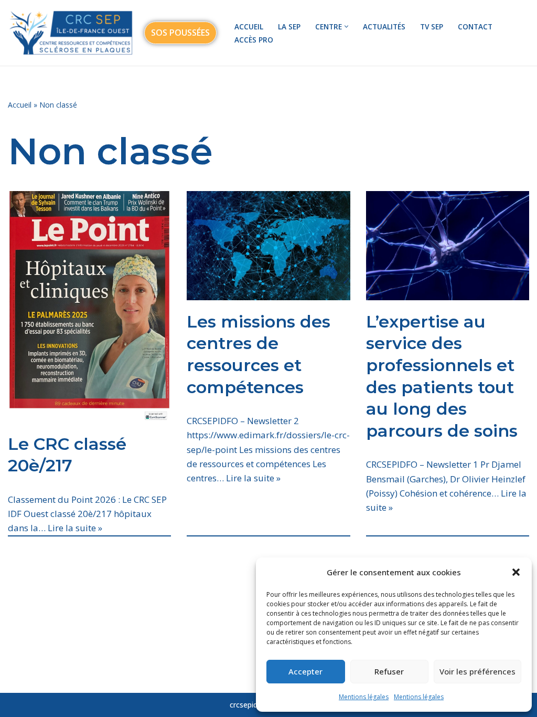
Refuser (389, 671)
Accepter (305, 671)
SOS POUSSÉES (180, 32)
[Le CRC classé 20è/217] (89, 307)
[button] (516, 572)
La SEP (289, 26)
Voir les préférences (477, 671)
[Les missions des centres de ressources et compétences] (268, 245)
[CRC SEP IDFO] (71, 32)
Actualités (384, 26)
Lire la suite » (75, 528)
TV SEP (431, 26)
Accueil (248, 26)
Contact (475, 26)
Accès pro (253, 40)
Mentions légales (364, 696)
